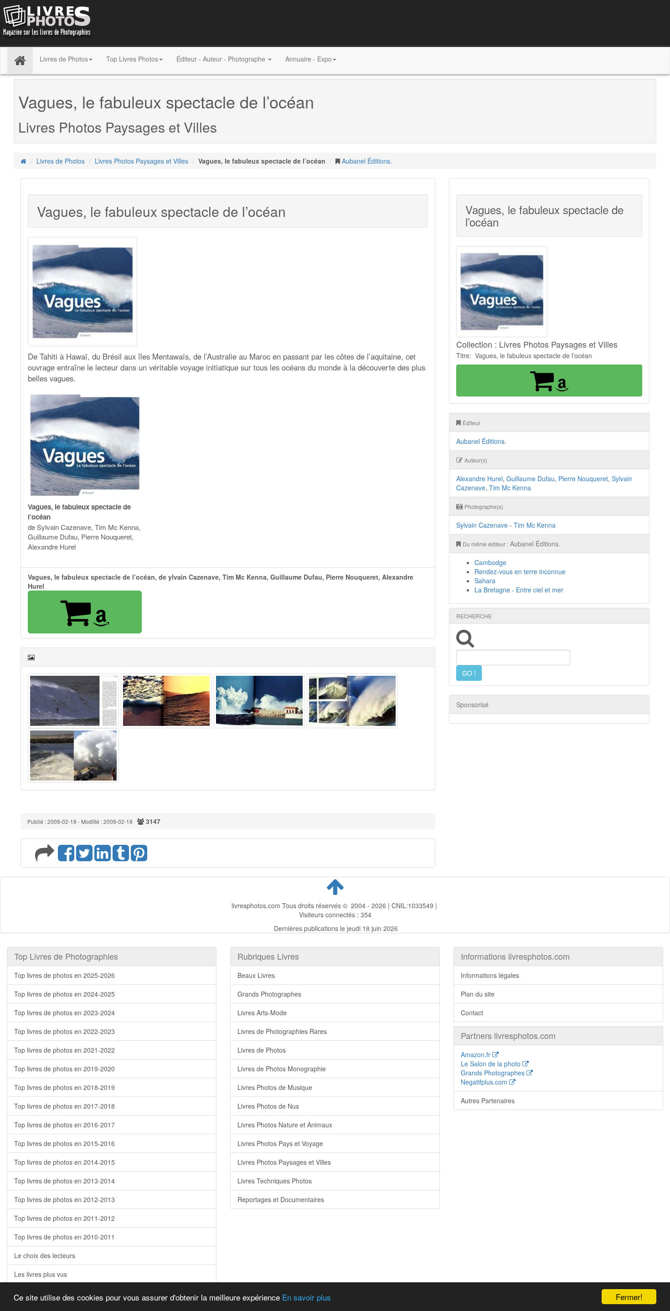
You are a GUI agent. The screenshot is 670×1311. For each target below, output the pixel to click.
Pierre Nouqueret (583, 478)
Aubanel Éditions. (367, 160)
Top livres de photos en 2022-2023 (64, 1031)
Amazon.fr (476, 1054)
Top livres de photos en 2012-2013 (64, 1199)
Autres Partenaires (488, 1100)
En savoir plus (306, 1297)
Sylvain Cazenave (482, 525)
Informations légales (490, 975)
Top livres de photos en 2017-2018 (64, 1105)
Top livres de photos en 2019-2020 (64, 1068)
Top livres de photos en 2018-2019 (64, 1087)
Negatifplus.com (485, 1081)
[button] (85, 612)
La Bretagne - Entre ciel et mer (518, 589)
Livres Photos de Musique (274, 1087)
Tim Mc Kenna (510, 487)
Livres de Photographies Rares (282, 1031)
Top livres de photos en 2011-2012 (64, 1218)
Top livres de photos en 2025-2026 (64, 975)
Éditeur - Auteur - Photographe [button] (221, 58)
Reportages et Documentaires (280, 1199)
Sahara (484, 580)
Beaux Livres (256, 975)
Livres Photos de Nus (268, 1105)
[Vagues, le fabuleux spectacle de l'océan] (73, 699)
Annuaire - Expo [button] (308, 58)
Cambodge (490, 562)
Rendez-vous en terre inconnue (520, 571)
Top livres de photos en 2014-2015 (64, 1162)
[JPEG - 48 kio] (85, 444)
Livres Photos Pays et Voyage (280, 1143)
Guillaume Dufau (530, 478)
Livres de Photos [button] (64, 58)
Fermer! (629, 1296)
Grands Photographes (269, 993)
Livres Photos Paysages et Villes (141, 160)
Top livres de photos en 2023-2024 (64, 1012)
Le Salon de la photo (491, 1063)
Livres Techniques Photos (274, 1180)
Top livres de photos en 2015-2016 (64, 1143)
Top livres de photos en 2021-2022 (64, 1049)
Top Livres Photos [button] (132, 58)
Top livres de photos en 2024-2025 (64, 993)
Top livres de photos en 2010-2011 (64, 1236)
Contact (472, 1012)
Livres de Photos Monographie (281, 1068)
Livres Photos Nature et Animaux (284, 1124)
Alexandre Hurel (479, 478)
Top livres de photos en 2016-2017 (64, 1124)
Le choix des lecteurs (44, 1255)
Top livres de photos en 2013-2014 (64, 1180)
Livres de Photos (60, 160)
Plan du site (478, 993)
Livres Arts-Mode (262, 1012)
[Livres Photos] (46, 22)
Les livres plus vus (40, 1274)
